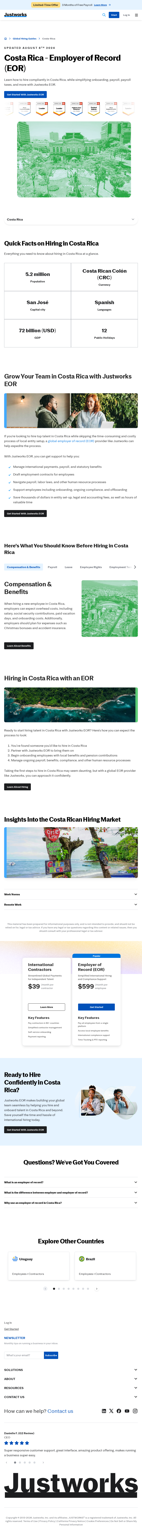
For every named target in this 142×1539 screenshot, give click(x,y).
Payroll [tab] (52, 567)
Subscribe (51, 1355)
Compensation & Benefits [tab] (23, 567)
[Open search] (104, 15)
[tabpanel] (71, 614)
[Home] (5, 38)
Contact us (60, 1411)
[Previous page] (6, 1462)
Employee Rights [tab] (91, 567)
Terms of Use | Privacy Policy (39, 1521)
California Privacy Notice (71, 1521)
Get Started (96, 1006)
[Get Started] (114, 15)
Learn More (46, 1006)
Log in (126, 14)
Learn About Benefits (19, 645)
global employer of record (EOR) (71, 441)
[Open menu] (136, 15)
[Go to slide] (54, 1289)
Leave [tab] (68, 567)
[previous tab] (7, 567)
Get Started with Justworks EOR (25, 94)
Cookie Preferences (98, 1521)
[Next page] (97, 1288)
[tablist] (71, 567)
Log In (8, 1322)
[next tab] (135, 567)
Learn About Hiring (17, 786)
